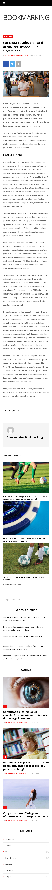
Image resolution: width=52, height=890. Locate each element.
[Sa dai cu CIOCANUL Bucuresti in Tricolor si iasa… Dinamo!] (26, 558)
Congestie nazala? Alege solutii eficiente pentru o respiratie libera (25, 814)
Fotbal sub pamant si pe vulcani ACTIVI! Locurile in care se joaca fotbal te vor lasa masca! (25, 497)
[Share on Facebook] (6, 64)
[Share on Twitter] (12, 64)
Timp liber (8, 37)
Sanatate (9, 870)
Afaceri (8, 845)
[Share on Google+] (14, 410)
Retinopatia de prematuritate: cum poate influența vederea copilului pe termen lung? (26, 766)
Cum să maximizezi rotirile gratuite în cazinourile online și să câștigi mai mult (24, 539)
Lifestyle (8, 864)
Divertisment (10, 858)
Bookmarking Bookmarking (16, 56)
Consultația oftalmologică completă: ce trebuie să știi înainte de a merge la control (25, 715)
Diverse (8, 852)
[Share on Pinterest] (18, 410)
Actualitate (9, 839)
